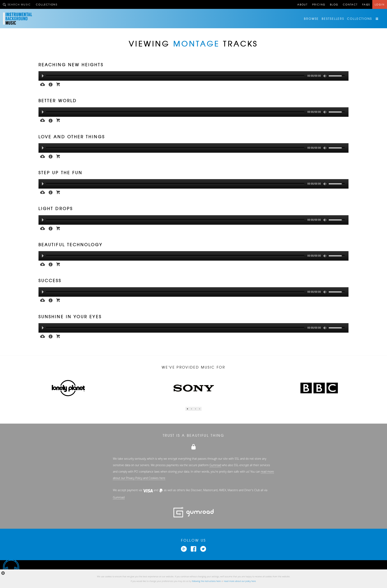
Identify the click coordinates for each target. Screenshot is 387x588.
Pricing (319, 4)
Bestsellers (333, 18)
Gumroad (215, 465)
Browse (311, 18)
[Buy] (58, 84)
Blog (334, 4)
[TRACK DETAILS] (51, 84)
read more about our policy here (240, 581)
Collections (46, 4)
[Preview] (42, 84)
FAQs (366, 4)
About (302, 4)
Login (380, 4)
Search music (19, 4)
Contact (350, 4)
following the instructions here (206, 581)
